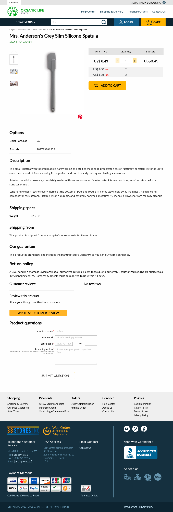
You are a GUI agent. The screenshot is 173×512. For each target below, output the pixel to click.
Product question (44, 349)
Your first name (45, 331)
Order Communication (82, 403)
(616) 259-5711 (19, 454)
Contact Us (159, 11)
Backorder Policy (142, 403)
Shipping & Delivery (111, 11)
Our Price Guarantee (18, 407)
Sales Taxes (13, 411)
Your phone (47, 343)
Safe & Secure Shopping (51, 403)
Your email (47, 337)
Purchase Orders (138, 11)
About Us (107, 407)
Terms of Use (140, 411)
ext (81, 343)
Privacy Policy (141, 415)
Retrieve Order (78, 407)
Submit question (55, 375)
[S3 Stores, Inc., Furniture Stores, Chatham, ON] (140, 452)
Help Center (88, 11)
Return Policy (141, 407)
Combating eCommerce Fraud (54, 411)
